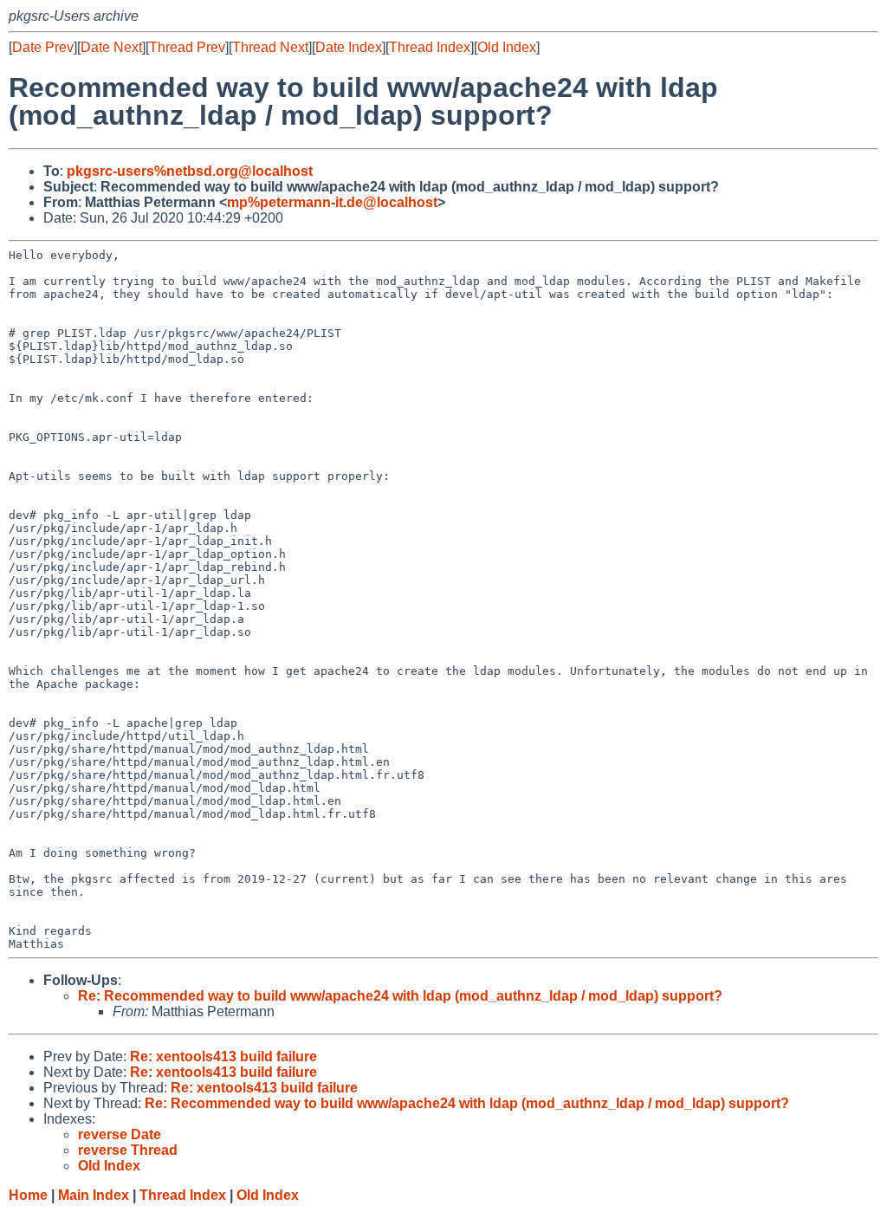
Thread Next (270, 47)
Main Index (93, 1195)
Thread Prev (187, 47)
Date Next (111, 47)
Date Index (348, 47)
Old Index (506, 47)
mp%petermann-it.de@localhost (332, 202)
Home (28, 1195)
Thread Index (429, 47)
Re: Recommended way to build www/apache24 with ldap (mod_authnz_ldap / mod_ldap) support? (400, 995)
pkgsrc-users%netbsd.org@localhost (190, 171)
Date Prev (43, 47)
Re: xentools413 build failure (223, 1056)
